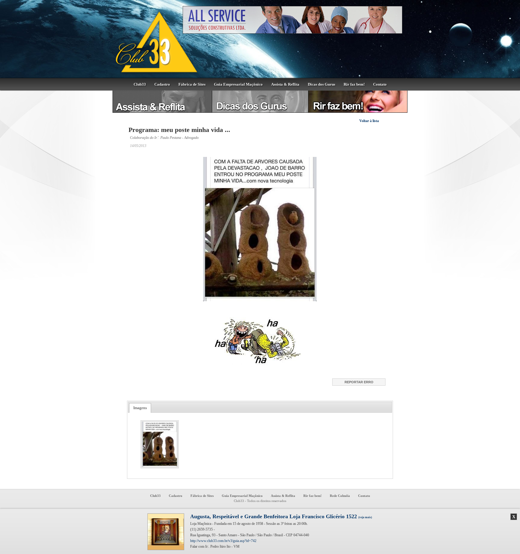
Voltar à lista (369, 121)
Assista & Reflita (285, 84)
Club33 (140, 84)
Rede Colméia (340, 495)
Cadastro (162, 84)
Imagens (140, 408)
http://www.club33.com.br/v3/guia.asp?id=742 (223, 541)
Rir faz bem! (354, 84)
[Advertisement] (436, 185)
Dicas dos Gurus (321, 84)
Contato (380, 84)
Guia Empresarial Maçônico (238, 84)
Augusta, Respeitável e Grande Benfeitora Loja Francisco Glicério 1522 (281, 516)
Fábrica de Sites (192, 84)
